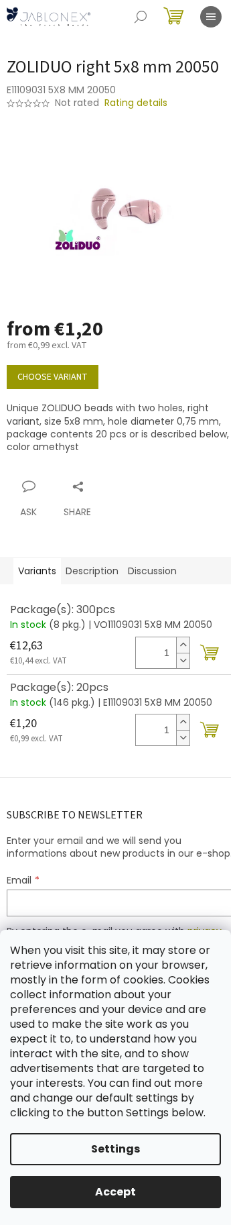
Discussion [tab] (152, 571)
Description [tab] (92, 571)
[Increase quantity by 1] (182, 645)
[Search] (140, 16)
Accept (115, 1192)
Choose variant (52, 377)
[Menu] (210, 16)
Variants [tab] (37, 571)
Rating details (135, 103)
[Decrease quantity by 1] (182, 660)
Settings (115, 1149)
